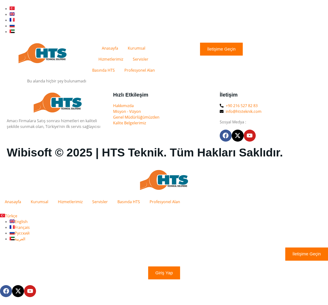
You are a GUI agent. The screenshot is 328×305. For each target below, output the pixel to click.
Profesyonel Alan (139, 70)
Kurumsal (136, 48)
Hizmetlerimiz (110, 59)
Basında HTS (103, 70)
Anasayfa (110, 48)
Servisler (140, 59)
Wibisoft (29, 152)
